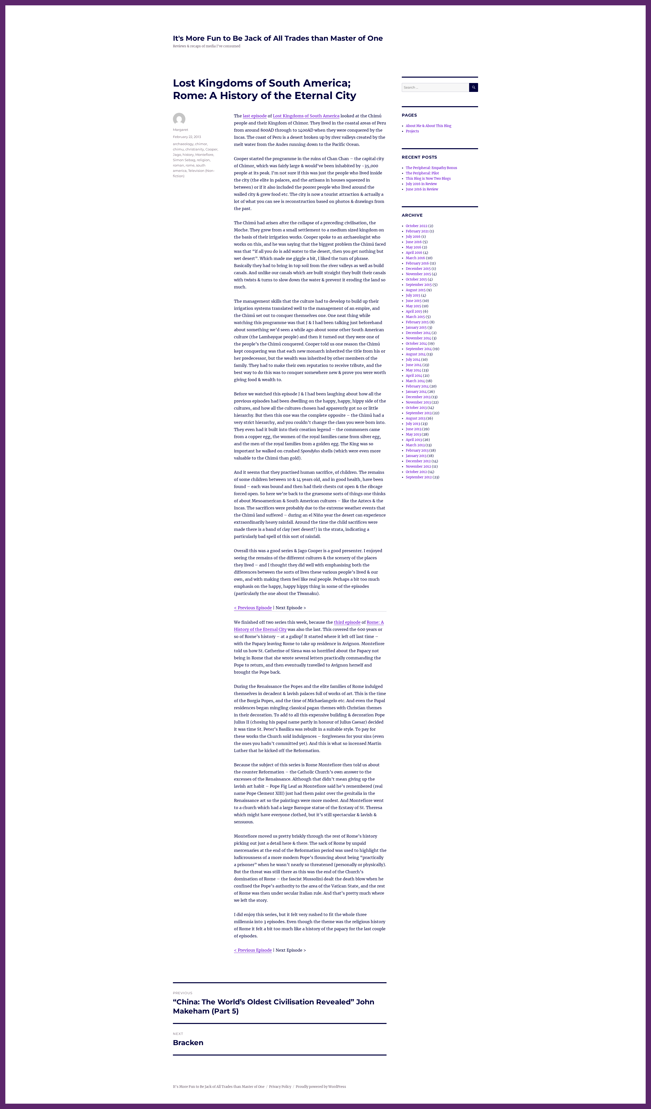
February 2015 (417, 322)
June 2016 (414, 242)
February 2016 (417, 263)
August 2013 (415, 418)
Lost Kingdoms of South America (306, 115)
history (188, 155)
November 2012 (418, 466)
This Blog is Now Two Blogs (428, 178)
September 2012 (419, 477)
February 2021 (417, 231)
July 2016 (413, 236)
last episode (255, 115)
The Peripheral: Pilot (422, 173)
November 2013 (418, 402)
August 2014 (416, 354)
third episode (347, 622)
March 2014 (415, 381)
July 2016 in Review (421, 184)
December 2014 (418, 333)
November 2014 (418, 338)
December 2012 (418, 461)
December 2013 (418, 397)
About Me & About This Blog (428, 126)
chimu (178, 149)
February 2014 (417, 386)
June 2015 (414, 301)
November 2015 (418, 274)
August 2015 (416, 290)
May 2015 (413, 306)
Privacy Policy (280, 1087)
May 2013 (413, 434)
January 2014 (416, 392)
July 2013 (413, 424)
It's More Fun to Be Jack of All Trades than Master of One (278, 38)
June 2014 (414, 365)
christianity (194, 149)
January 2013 (416, 456)
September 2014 (419, 349)
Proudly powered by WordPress (321, 1087)
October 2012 (416, 472)
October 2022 (416, 226)
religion (203, 160)
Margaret (180, 130)
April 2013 (414, 440)
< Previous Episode (253, 607)
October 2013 (416, 408)
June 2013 (413, 429)
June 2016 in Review (422, 189)
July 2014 (413, 359)
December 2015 (418, 269)
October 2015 (416, 279)
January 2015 (416, 327)
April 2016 (414, 253)
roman (178, 165)
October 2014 (416, 343)
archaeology (183, 144)
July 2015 (413, 295)
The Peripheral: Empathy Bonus (431, 168)
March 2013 (415, 445)
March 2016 (415, 258)
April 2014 (414, 375)
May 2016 (413, 247)
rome (190, 165)
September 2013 (419, 413)
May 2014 (413, 370)
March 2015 (415, 317)
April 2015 (414, 311)
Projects (412, 131)
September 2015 (419, 285)
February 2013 (417, 450)
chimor (201, 144)
